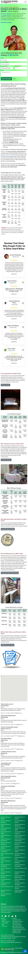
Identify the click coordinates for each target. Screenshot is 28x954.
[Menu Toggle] (25, 2)
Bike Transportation (17, 926)
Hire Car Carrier (5, 385)
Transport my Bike (6, 460)
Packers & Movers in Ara (21, 868)
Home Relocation (16, 920)
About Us (4, 920)
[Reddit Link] (12, 916)
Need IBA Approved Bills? (8, 529)
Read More (14, 274)
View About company (6, 22)
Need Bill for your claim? (8, 645)
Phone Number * (5, 62)
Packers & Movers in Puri (7, 886)
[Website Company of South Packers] (19, 952)
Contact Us (4, 926)
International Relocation (18, 927)
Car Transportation (17, 924)
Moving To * (18, 66)
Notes (2, 70)
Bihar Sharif (7, 15)
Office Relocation (16, 923)
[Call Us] (25, 951)
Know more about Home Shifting (10, 573)
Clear (14, 78)
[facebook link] (2, 916)
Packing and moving (17, 921)
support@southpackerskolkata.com (13, 942)
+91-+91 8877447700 (9, 941)
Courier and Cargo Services (19, 929)
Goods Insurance (16, 932)
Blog (3, 924)
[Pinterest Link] (9, 916)
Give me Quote (6, 79)
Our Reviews (5, 923)
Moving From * (4, 66)
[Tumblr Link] (15, 916)
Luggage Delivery (16, 931)
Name (2, 58)
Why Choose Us (6, 921)
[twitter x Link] (5, 916)
